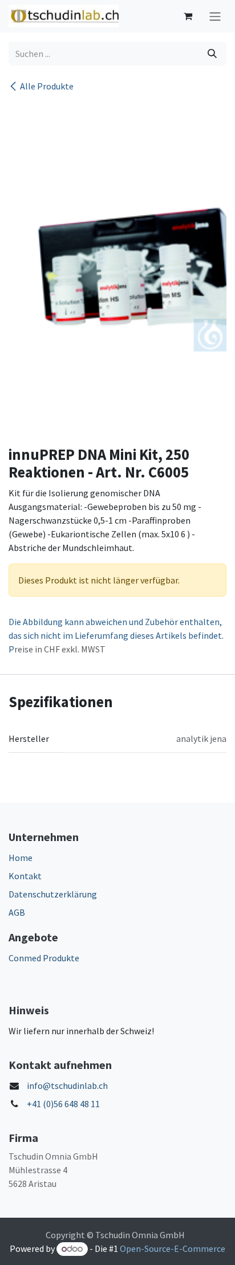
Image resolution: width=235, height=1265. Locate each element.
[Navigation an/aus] (215, 16)
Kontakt (25, 876)
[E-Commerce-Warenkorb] (187, 16)
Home (21, 857)
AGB (17, 912)
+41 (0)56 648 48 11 (63, 1103)
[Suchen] (212, 54)
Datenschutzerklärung (53, 894)
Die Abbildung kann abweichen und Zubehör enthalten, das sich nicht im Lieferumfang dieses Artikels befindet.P (116, 635)
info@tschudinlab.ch (67, 1085)
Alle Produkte (47, 86)
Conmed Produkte (44, 958)
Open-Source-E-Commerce (172, 1248)
